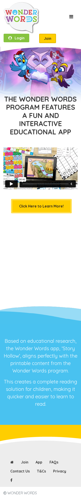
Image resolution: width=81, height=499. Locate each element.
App (39, 462)
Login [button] (18, 38)
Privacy (59, 471)
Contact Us (20, 471)
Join (24, 462)
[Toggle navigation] (71, 17)
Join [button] (47, 38)
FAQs (54, 462)
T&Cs (41, 471)
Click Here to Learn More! (41, 206)
